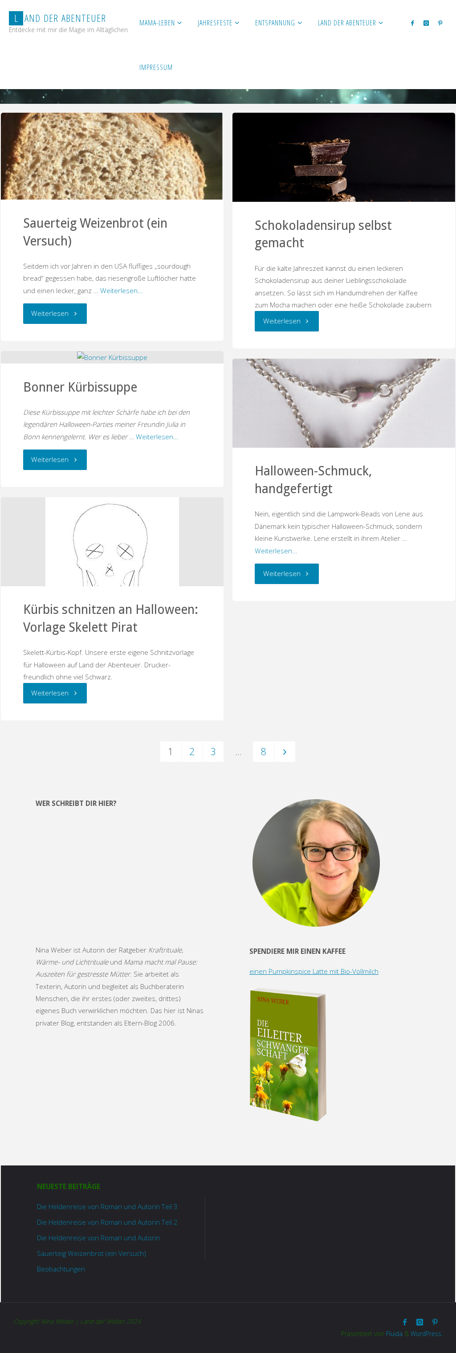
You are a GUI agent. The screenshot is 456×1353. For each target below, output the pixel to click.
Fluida (393, 1333)
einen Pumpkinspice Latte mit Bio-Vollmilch (314, 971)
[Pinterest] (440, 22)
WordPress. (427, 1333)
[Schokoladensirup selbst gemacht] (343, 187)
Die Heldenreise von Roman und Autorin (98, 1237)
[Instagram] (426, 22)
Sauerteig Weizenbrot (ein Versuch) (91, 1253)
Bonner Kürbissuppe (80, 387)
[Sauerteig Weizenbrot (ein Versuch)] (112, 156)
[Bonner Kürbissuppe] (112, 357)
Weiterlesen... (121, 290)
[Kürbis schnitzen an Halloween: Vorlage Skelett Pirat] (112, 564)
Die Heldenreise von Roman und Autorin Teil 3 (107, 1206)
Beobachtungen (61, 1268)
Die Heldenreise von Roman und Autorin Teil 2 (107, 1222)
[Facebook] (413, 22)
